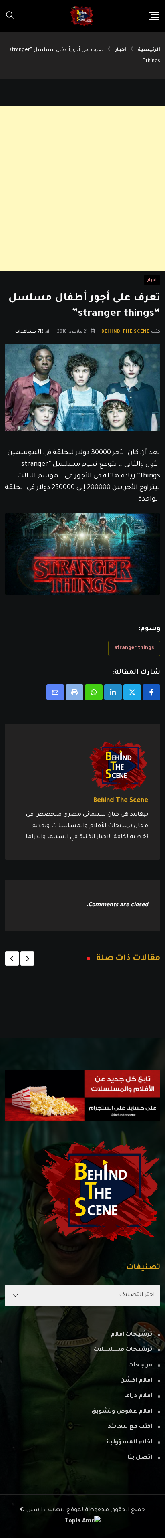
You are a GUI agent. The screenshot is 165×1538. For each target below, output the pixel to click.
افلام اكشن (136, 1381)
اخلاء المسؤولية (129, 1442)
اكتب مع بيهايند (130, 1427)
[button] (27, 958)
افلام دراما (138, 1396)
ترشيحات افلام (131, 1335)
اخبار (120, 50)
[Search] (10, 16)
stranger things (134, 648)
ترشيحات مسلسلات (123, 1350)
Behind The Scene (125, 331)
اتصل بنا (139, 1458)
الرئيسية (149, 50)
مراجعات (140, 1365)
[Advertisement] (82, 188)
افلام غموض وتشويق (121, 1412)
